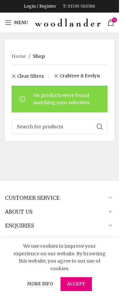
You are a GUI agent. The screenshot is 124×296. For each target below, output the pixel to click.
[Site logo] (68, 22)
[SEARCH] (99, 126)
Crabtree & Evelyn (80, 76)
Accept (76, 284)
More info (40, 284)
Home (19, 56)
